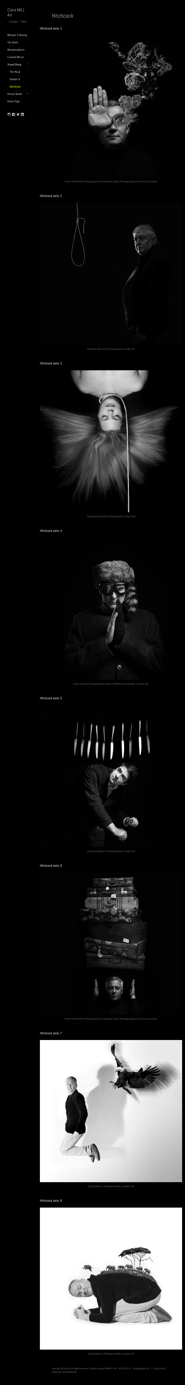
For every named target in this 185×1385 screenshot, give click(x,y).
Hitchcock (15, 86)
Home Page (13, 101)
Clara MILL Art (16, 12)
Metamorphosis (16, 49)
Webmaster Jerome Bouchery (64, 1371)
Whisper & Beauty (17, 35)
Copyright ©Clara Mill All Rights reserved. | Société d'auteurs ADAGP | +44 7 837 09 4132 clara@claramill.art (101, 1368)
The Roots (12, 42)
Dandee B (15, 79)
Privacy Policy (159, 1368)
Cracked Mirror (15, 57)
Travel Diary (14, 64)
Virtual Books (14, 94)
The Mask (15, 72)
